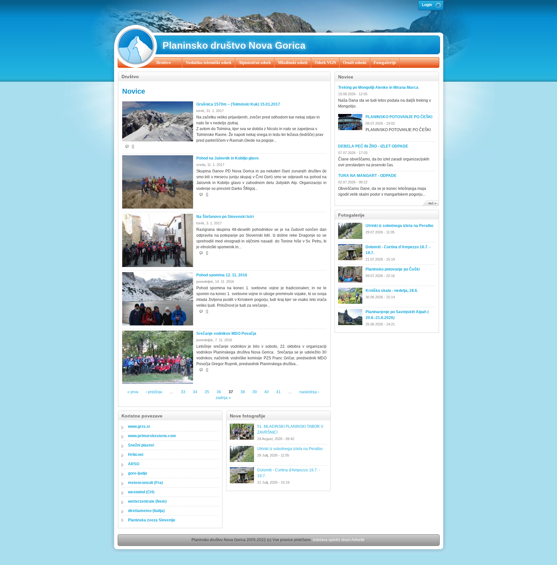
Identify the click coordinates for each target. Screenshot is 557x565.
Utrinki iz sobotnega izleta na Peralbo (399, 225)
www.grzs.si (139, 426)
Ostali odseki (354, 62)
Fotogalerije (385, 62)
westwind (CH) (141, 492)
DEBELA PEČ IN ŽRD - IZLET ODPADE (373, 146)
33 (183, 392)
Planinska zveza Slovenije (151, 520)
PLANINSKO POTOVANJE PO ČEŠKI (399, 117)
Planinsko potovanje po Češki (393, 269)
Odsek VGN (325, 62)
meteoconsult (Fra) (145, 482)
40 (266, 392)
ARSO (133, 464)
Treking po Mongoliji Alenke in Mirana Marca (378, 87)
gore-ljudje (137, 473)
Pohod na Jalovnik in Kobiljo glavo (227, 158)
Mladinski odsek (293, 62)
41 (278, 392)
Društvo (163, 62)
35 (207, 392)
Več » (432, 203)
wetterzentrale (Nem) (147, 501)
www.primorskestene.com (152, 436)
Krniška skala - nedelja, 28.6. (392, 290)
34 (195, 392)
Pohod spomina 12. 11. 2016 (221, 275)
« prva (132, 392)
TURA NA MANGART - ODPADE (367, 175)
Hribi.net (135, 454)
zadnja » (223, 398)
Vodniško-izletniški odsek (208, 62)
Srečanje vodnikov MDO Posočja (226, 333)
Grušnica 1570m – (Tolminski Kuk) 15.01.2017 (238, 104)
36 (219, 392)
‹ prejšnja (154, 392)
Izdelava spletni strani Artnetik (339, 540)
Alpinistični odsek (255, 62)
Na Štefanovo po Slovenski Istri (225, 216)
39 (254, 392)
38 (242, 392)
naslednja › (309, 392)
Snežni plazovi (141, 445)
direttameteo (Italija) (146, 510)
